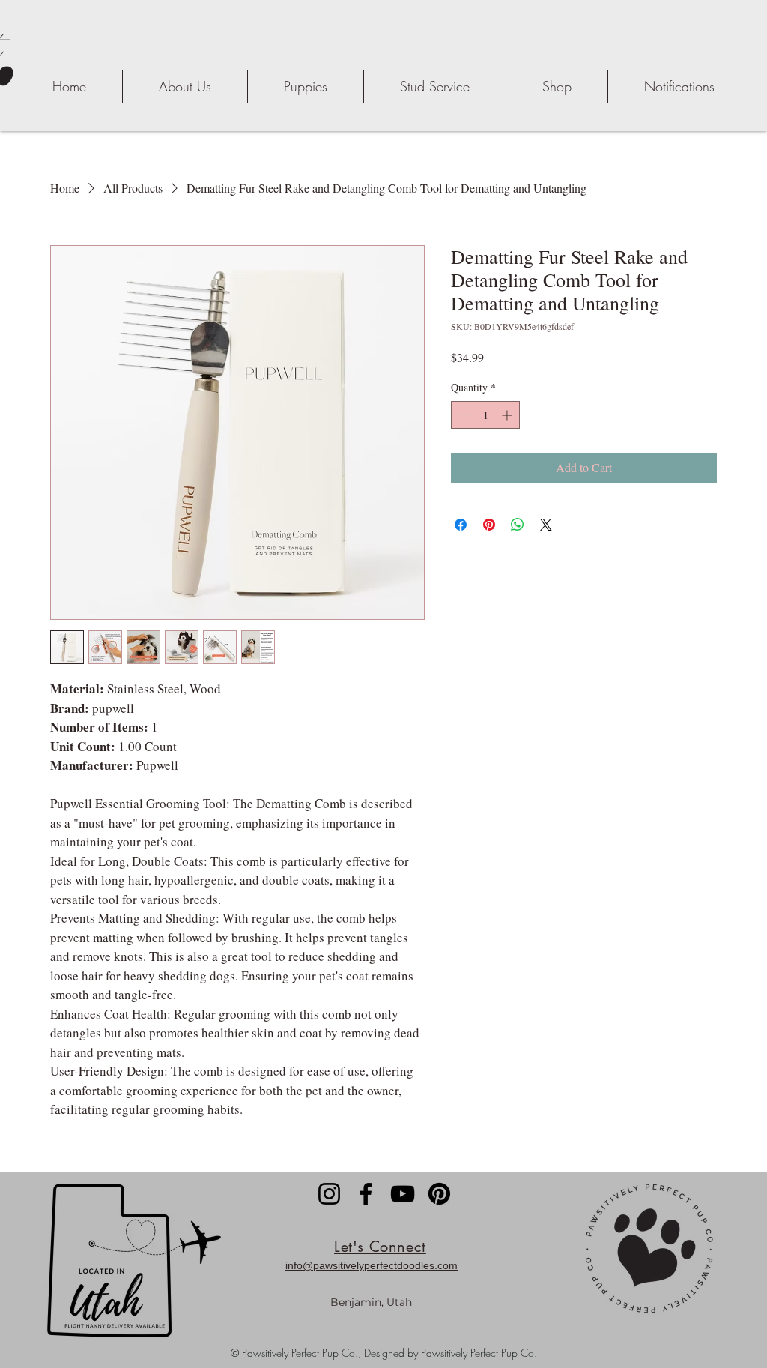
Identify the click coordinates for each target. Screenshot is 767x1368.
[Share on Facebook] (461, 525)
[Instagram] (329, 1193)
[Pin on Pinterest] (489, 525)
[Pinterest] (439, 1193)
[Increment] (508, 415)
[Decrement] (462, 415)
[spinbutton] (485, 415)
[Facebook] (366, 1193)
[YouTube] (402, 1193)
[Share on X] (546, 525)
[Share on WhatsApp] (518, 525)
